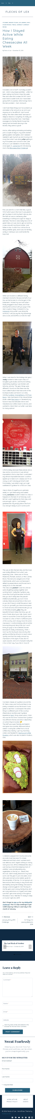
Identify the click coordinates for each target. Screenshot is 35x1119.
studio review (7, 24)
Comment (7, 980)
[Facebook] (15, 1117)
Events (25, 1101)
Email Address (7, 1061)
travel (14, 24)
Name (5, 1004)
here (12, 715)
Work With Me (12, 1099)
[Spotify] (25, 1117)
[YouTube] (19, 1117)
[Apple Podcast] (29, 1117)
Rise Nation (15, 399)
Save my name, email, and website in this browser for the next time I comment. (16, 1025)
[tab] (14, 954)
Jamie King (16, 146)
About (2, 3)
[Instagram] (12, 1117)
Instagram (6, 311)
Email (5, 1012)
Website (6, 1020)
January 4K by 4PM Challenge (8, 919)
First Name (5, 1069)
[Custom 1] (32, 1118)
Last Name (5, 1077)
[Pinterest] (22, 1117)
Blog (9, 3)
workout (20, 24)
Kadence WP (6, 1113)
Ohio (28, 22)
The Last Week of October (14, 943)
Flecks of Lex (7, 50)
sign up (16, 902)
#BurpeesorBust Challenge (19, 148)
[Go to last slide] (4, 947)
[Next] (30, 947)
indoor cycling (13, 22)
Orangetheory (20, 395)
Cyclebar (5, 22)
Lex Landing (22, 22)
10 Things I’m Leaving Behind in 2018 (27, 920)
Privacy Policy (12, 1101)
